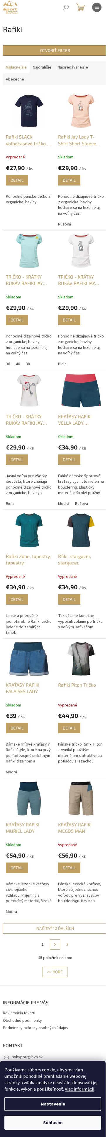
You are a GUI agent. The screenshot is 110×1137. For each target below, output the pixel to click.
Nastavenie (53, 1104)
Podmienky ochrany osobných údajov (35, 1028)
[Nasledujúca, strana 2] (55, 944)
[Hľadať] (66, 7)
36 (8, 364)
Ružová (64, 224)
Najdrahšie (42, 67)
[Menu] (97, 7)
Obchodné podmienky (22, 1021)
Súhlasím (53, 1122)
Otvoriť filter (55, 50)
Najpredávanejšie (72, 67)
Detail (17, 180)
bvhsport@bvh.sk (27, 1057)
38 (28, 364)
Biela (62, 364)
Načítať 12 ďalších (55, 928)
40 (18, 364)
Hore (58, 971)
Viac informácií (79, 1089)
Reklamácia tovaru (19, 1013)
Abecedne (15, 79)
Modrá (63, 504)
